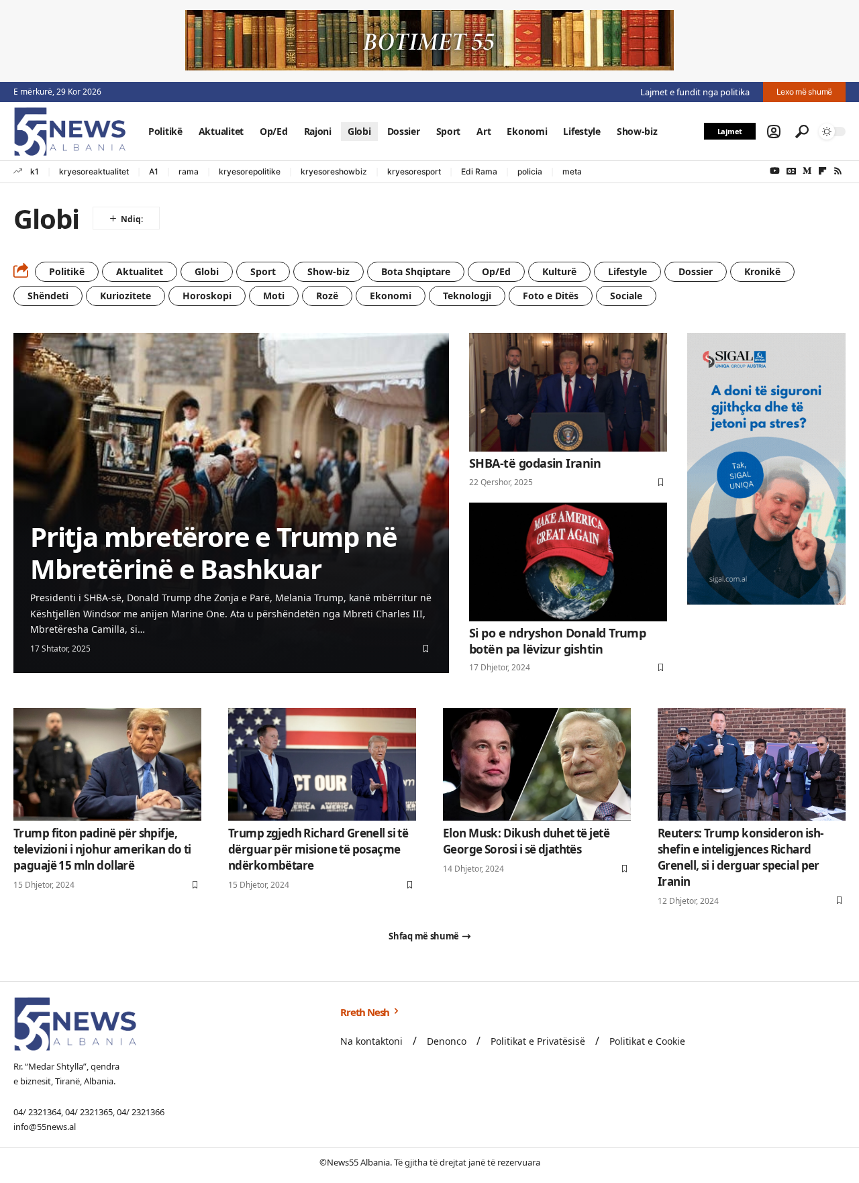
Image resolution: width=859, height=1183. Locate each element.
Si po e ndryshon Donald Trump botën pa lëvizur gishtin (557, 640)
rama (189, 171)
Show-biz (328, 271)
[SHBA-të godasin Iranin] (568, 392)
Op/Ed (496, 271)
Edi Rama (479, 171)
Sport (263, 271)
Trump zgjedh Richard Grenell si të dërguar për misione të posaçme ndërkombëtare (318, 849)
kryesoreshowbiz (334, 171)
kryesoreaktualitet (94, 171)
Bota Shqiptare (415, 271)
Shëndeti (48, 295)
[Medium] (807, 171)
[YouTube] (774, 171)
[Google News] (791, 171)
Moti (274, 295)
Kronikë (762, 271)
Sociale (626, 295)
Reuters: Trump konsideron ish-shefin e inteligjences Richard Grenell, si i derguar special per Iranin (740, 856)
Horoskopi (207, 295)
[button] (774, 131)
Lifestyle (627, 271)
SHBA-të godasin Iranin (535, 463)
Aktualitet (139, 271)
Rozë (327, 295)
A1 (153, 171)
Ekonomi (390, 295)
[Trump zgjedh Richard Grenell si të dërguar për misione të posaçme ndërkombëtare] (322, 764)
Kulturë (559, 271)
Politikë (67, 271)
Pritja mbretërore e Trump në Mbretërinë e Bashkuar (213, 552)
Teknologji (467, 295)
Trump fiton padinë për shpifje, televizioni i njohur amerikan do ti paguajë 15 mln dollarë (102, 849)
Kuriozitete (125, 295)
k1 (34, 171)
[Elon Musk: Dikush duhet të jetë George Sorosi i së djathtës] (537, 764)
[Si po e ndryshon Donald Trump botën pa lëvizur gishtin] (568, 562)
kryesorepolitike (250, 171)
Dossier (695, 271)
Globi (207, 271)
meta (572, 171)
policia (529, 171)
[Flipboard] (822, 171)
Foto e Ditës (550, 295)
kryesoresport (414, 171)
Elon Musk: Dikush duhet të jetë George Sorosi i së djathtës (526, 841)
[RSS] (838, 171)
